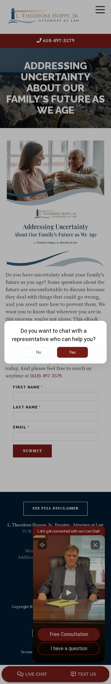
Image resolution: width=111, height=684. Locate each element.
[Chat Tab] (55, 342)
